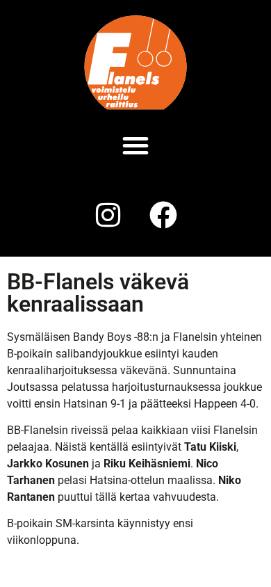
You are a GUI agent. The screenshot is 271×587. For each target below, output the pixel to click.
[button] (135, 145)
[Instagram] (108, 215)
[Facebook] (163, 215)
